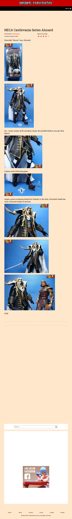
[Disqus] (36, 351)
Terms (41, 512)
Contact (62, 512)
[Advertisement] (36, 23)
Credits (52, 512)
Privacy (31, 512)
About (20, 512)
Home (9, 512)
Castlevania (16, 34)
